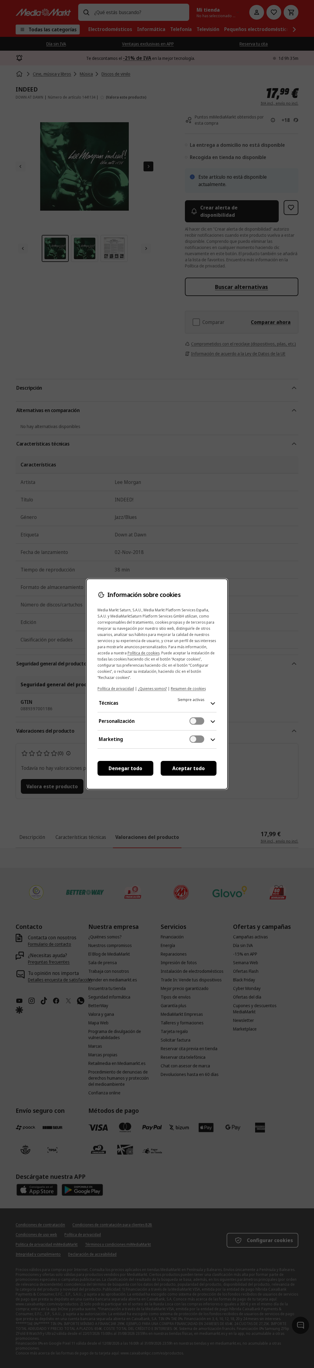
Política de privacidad (116, 688)
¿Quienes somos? (152, 688)
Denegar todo (125, 768)
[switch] (197, 721)
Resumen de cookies (188, 688)
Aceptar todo (188, 768)
